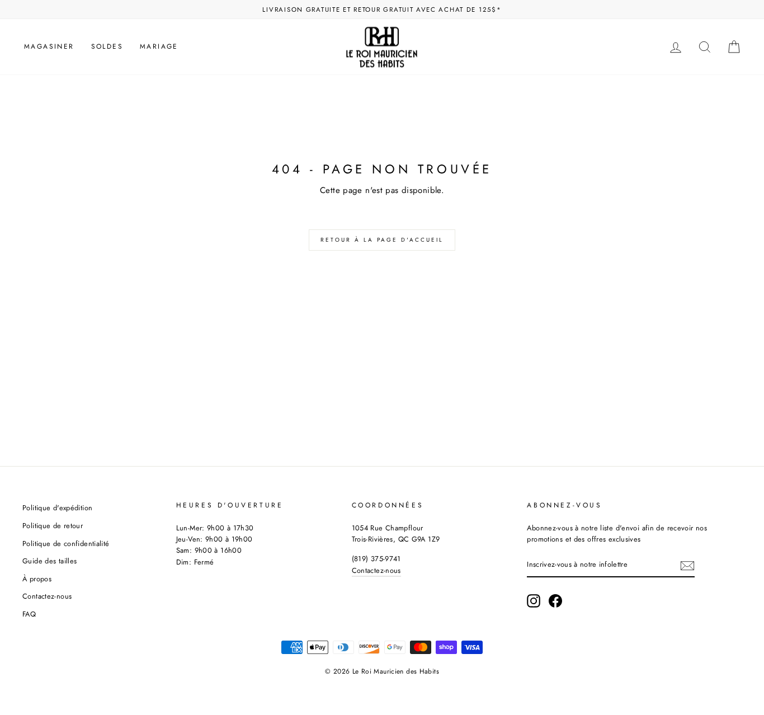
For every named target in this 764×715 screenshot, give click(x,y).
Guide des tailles (49, 561)
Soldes (107, 46)
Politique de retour (52, 525)
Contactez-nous (47, 596)
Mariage (159, 46)
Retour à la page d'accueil (382, 240)
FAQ (29, 614)
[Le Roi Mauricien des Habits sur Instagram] (533, 601)
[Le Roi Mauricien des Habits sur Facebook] (555, 601)
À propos (36, 578)
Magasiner (49, 46)
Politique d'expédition (57, 507)
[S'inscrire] (687, 565)
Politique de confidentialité (66, 543)
